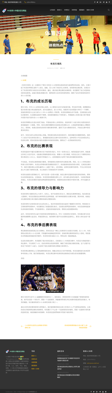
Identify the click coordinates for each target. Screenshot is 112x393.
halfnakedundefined (93, 363)
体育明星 (74, 10)
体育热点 (66, 10)
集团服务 (81, 10)
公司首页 (52, 10)
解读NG (59, 10)
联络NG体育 (90, 10)
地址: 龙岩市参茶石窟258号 (12, 2)
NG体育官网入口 (32, 391)
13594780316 (31, 2)
